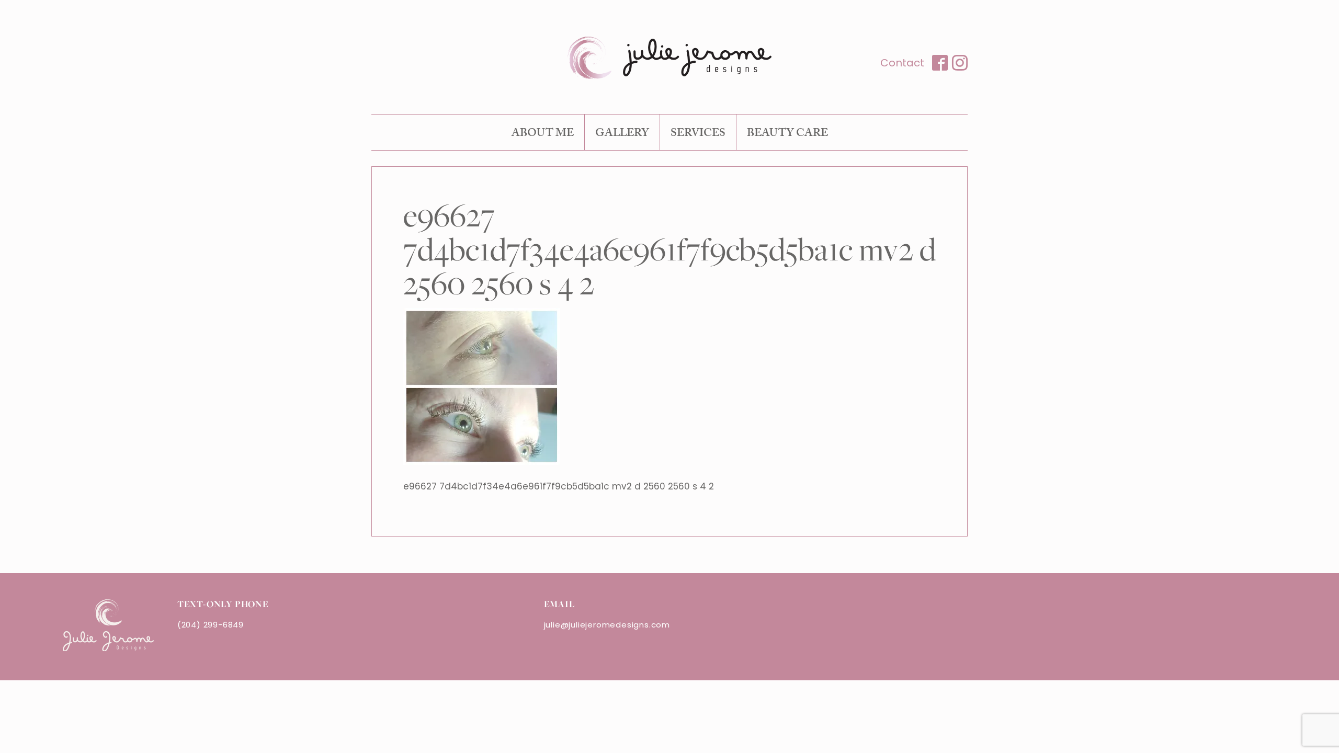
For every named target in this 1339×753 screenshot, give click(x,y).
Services (698, 135)
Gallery (622, 135)
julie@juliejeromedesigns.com (607, 624)
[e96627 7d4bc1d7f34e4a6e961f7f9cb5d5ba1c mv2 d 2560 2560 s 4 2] (481, 461)
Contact (902, 62)
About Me (543, 135)
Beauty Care (787, 135)
